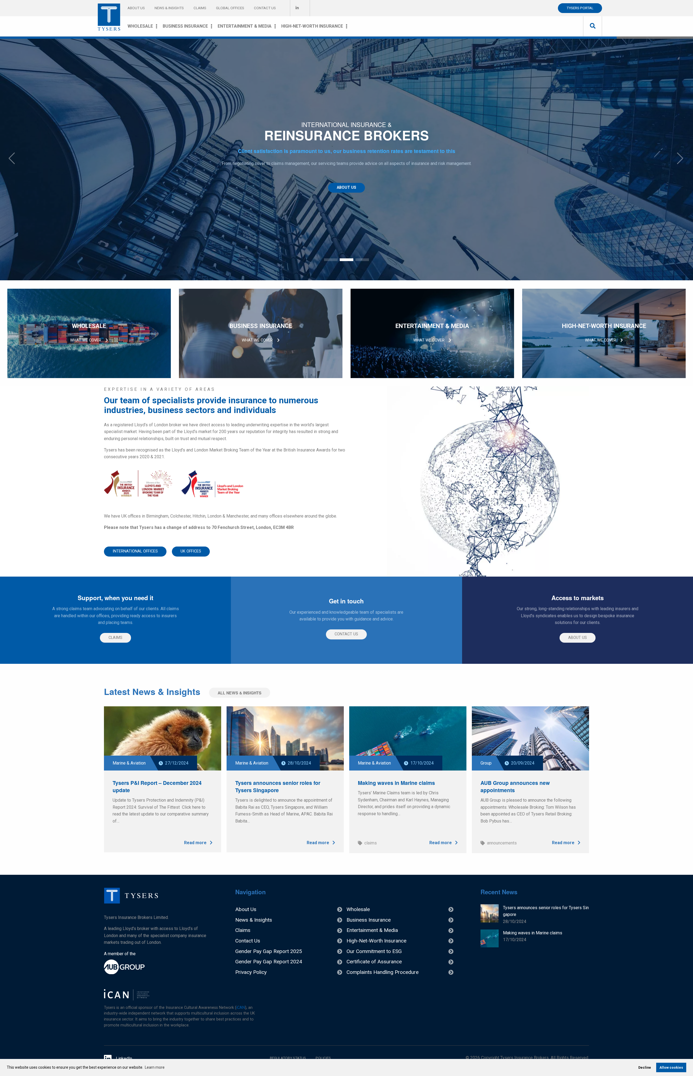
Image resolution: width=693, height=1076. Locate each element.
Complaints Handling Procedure (382, 972)
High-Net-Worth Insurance (312, 26)
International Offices (135, 551)
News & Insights (169, 8)
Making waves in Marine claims (396, 782)
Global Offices (230, 8)
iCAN (240, 1007)
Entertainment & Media (245, 26)
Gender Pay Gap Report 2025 (268, 951)
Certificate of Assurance (374, 961)
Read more (196, 842)
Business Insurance (185, 26)
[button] (331, 259)
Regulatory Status (288, 1058)
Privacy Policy (251, 972)
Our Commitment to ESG (374, 951)
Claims (200, 8)
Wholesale (140, 26)
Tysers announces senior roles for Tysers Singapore (277, 786)
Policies (323, 1058)
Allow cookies (671, 1067)
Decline (644, 1067)
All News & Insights (239, 692)
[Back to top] (131, 902)
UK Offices (191, 551)
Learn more (155, 1067)
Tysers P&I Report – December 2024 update (157, 786)
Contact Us (265, 8)
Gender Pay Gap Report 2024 (268, 961)
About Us (136, 8)
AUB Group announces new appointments (515, 786)
